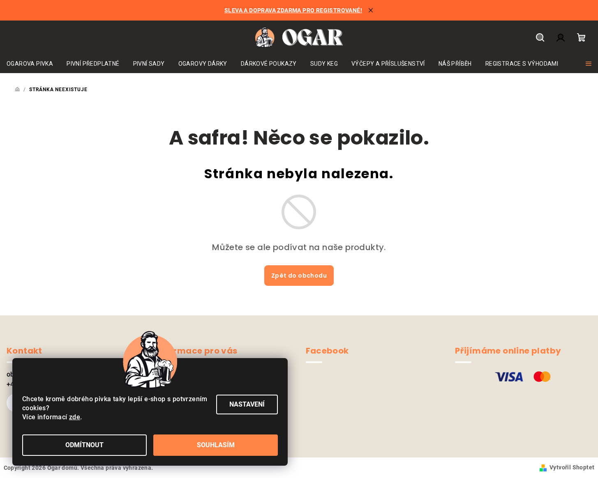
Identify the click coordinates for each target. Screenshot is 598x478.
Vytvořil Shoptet (572, 467)
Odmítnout (84, 445)
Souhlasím (216, 445)
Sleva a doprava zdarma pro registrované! (293, 10)
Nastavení (247, 404)
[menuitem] (30, 63)
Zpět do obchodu (299, 275)
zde (74, 417)
